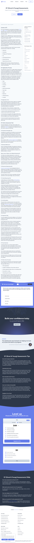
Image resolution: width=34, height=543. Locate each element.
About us (19, 529)
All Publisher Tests (20, 523)
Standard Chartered (27, 49)
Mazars (25, 65)
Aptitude (12, 1)
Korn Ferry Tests (20, 515)
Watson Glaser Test (20, 520)
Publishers (22, 1)
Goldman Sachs (26, 62)
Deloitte (5, 30)
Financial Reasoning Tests (4, 520)
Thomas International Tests (22, 518)
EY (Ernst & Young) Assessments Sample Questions (27, 36)
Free (17, 460)
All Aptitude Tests (3, 523)
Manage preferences (7, 541)
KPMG (20, 29)
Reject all (11, 539)
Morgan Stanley (26, 61)
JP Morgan (26, 55)
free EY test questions (13, 500)
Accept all (4, 539)
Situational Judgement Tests (5, 521)
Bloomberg (26, 67)
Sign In (31, 1)
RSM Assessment (3, 529)
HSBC (25, 52)
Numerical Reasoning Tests (5, 515)
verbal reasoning (16, 179)
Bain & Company (26, 58)
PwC (2, 30)
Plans (26, 1)
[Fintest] (3, 1)
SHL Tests (19, 521)
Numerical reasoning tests (5, 168)
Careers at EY (26, 29)
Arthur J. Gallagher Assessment (5, 531)
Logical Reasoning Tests (4, 518)
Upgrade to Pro (17, 441)
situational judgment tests (13, 139)
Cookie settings (20, 534)
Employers (16, 1)
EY (24, 64)
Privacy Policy (20, 531)
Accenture (26, 68)
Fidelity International (27, 70)
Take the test (17, 324)
